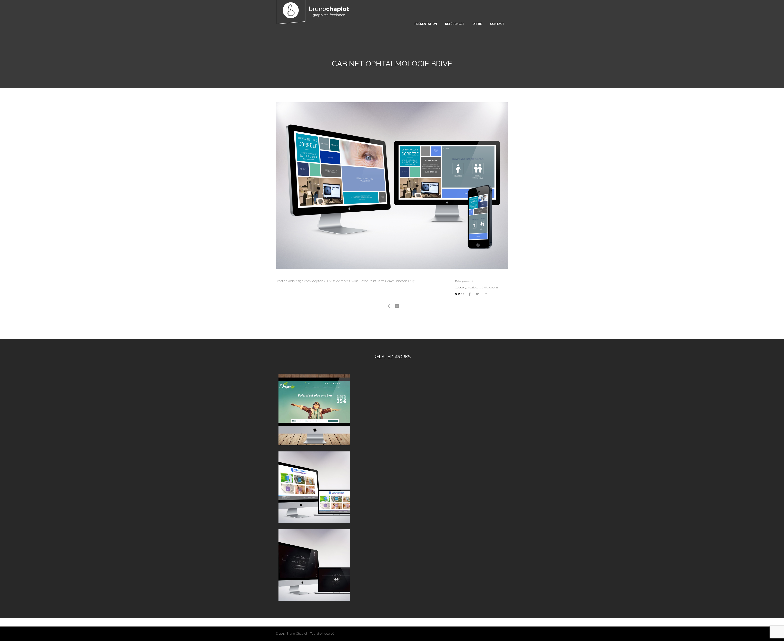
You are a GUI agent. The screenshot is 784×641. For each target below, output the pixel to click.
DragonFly (314, 404)
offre (477, 24)
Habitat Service (314, 482)
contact (497, 24)
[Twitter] (480, 294)
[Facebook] (472, 294)
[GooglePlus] (487, 294)
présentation (425, 24)
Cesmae (314, 560)
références (454, 24)
